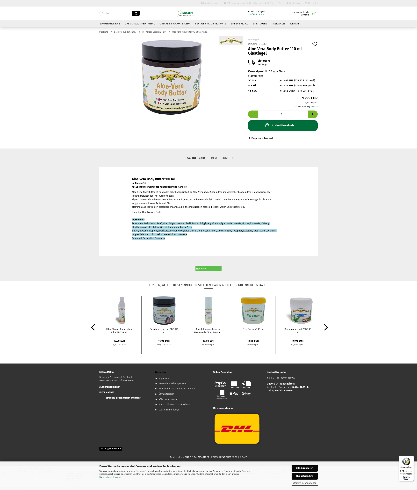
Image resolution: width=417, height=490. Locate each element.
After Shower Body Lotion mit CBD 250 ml (119, 330)
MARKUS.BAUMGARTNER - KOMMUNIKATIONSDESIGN (211, 457)
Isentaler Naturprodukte (210, 23)
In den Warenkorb (283, 125)
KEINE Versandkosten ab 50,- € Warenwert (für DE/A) (249, 3)
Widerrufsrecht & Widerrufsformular (177, 388)
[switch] (406, 478)
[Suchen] (280, 3)
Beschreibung (194, 158)
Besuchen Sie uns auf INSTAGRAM (116, 380)
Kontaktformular (277, 372)
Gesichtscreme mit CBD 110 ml (164, 330)
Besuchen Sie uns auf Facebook (115, 377)
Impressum (164, 378)
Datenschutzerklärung (110, 477)
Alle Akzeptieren (304, 468)
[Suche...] (136, 13)
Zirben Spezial (239, 23)
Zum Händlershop (211, 3)
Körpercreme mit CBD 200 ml (297, 330)
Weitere (294, 23)
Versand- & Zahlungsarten (172, 383)
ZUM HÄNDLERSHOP (109, 387)
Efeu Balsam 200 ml (253, 329)
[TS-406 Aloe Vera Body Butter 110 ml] (171, 76)
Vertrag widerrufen (111, 448)
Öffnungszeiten (166, 394)
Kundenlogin (294, 3)
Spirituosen (260, 23)
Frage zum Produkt (262, 138)
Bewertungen (222, 158)
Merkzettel (312, 3)
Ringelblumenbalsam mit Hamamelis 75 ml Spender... (208, 330)
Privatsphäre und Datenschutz (174, 404)
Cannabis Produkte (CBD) (174, 23)
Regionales (278, 23)
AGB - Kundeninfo (167, 399)
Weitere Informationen (304, 483)
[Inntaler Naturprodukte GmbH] (186, 13)
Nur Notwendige (304, 476)
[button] (208, 268)
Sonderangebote (110, 23)
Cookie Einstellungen (169, 409)
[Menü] (412, 458)
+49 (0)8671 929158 (256, 14)
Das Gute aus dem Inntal (140, 23)
